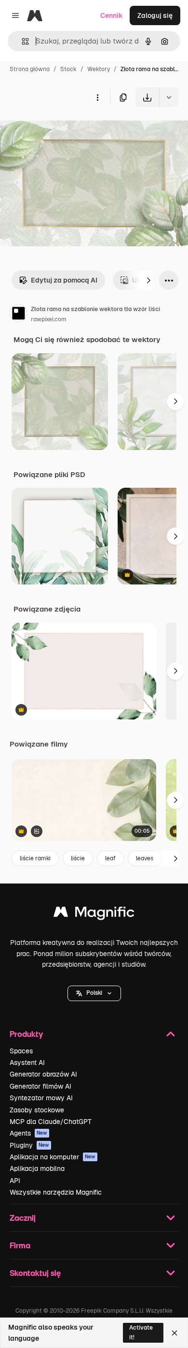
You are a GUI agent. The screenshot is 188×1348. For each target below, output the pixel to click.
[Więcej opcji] (97, 97)
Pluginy (29, 1145)
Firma (20, 1245)
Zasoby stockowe (37, 1110)
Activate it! (141, 1332)
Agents (28, 1133)
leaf (110, 858)
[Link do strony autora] (18, 314)
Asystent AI (27, 1062)
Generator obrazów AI (43, 1074)
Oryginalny (66, 129)
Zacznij (23, 1218)
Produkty (26, 1034)
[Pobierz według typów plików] (168, 97)
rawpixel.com (49, 319)
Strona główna (30, 69)
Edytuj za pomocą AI (64, 280)
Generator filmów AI (40, 1086)
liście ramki (35, 858)
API (15, 1180)
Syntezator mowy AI (41, 1097)
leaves (144, 858)
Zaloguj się (155, 15)
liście (78, 858)
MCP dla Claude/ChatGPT (51, 1121)
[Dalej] (148, 280)
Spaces (21, 1051)
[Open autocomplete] (21, 41)
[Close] (174, 1333)
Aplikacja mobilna (37, 1168)
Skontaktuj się (35, 1273)
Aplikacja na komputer (52, 1157)
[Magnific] (94, 914)
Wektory (98, 69)
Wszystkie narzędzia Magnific (56, 1192)
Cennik (111, 15)
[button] (94, 993)
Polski (94, 993)
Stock (68, 69)
